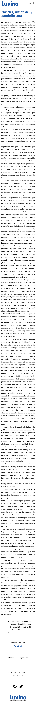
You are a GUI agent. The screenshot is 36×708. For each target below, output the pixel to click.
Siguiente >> (24, 658)
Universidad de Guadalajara (18, 672)
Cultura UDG (18, 675)
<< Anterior (11, 658)
